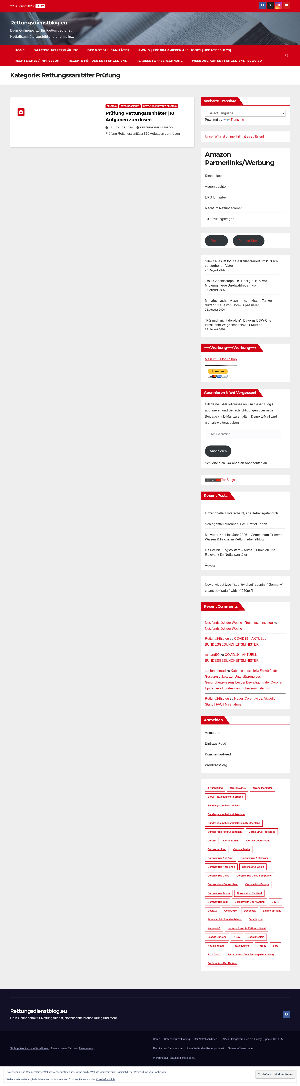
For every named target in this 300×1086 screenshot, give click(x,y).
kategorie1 (214, 928)
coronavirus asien (253, 866)
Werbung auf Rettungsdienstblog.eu (227, 61)
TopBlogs (228, 480)
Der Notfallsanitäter (108, 50)
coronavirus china (218, 875)
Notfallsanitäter (217, 945)
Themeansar (86, 1048)
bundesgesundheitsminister (224, 805)
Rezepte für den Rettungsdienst (99, 61)
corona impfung (217, 849)
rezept (262, 945)
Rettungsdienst (130, 106)
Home (19, 50)
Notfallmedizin (256, 937)
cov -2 (275, 902)
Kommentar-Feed (218, 754)
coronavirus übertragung (249, 902)
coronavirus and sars (220, 858)
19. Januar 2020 (121, 127)
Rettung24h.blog (217, 638)
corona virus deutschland (223, 884)
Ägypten (211, 565)
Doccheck (250, 910)
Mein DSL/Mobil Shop (221, 359)
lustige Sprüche (217, 937)
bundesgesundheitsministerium (226, 814)
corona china (231, 840)
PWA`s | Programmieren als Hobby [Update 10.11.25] (184, 50)
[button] (286, 55)
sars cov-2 (214, 954)
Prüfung (112, 106)
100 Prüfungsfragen (219, 219)
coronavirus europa (257, 884)
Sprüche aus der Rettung (222, 963)
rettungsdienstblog (156, 127)
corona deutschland (258, 840)
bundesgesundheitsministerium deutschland (234, 823)
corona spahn (241, 849)
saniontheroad (215, 671)
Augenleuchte (215, 186)
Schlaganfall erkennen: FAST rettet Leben (236, 524)
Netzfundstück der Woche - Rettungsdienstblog (239, 622)
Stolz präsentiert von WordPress (29, 1048)
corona (212, 840)
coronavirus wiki (218, 902)
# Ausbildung (215, 788)
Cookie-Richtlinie (105, 1079)
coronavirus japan (219, 893)
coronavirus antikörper (254, 858)
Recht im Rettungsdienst (223, 208)
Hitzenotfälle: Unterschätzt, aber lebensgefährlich (241, 513)
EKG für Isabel (216, 197)
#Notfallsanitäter (262, 788)
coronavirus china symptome (254, 875)
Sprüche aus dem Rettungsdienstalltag (251, 954)
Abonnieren (218, 451)
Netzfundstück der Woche (223, 628)
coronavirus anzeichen (221, 866)
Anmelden (212, 732)
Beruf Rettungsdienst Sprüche (225, 796)
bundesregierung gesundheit (225, 831)
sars (275, 945)
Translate (237, 119)
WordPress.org (216, 765)
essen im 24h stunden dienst (225, 919)
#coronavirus (238, 788)
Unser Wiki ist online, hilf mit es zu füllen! (234, 136)
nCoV (237, 937)
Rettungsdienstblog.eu (38, 23)
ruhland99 (212, 654)
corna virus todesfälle (262, 831)
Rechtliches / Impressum (37, 61)
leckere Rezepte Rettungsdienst (247, 928)
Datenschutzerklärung (55, 50)
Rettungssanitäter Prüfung (160, 106)
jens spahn (255, 919)
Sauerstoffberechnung (160, 61)
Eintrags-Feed (215, 743)
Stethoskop (213, 176)
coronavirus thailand (249, 893)
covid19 (212, 910)
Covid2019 (230, 910)
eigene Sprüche (272, 910)
